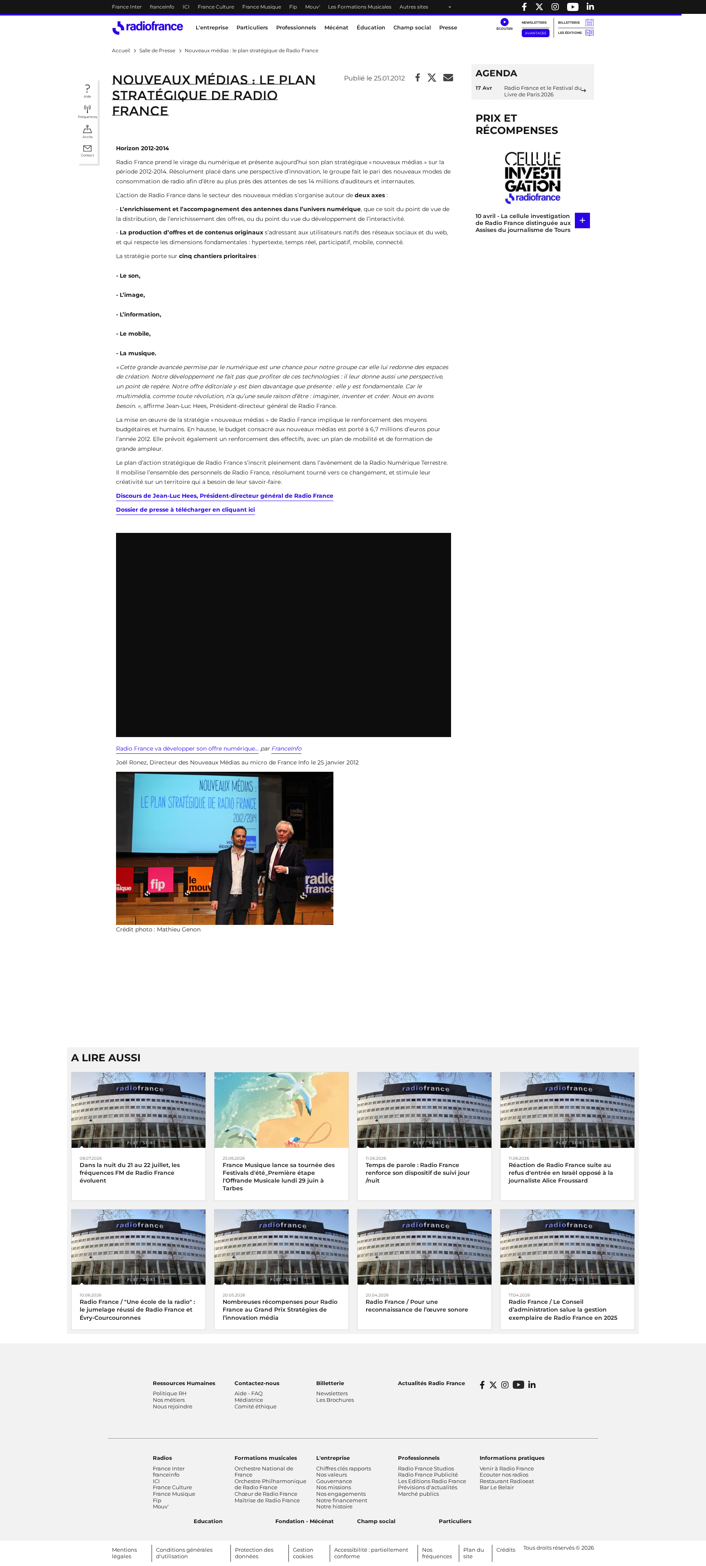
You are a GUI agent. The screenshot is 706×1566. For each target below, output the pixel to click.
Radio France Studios (426, 1468)
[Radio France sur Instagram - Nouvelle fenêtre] (555, 7)
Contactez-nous (257, 1383)
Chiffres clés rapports (343, 1468)
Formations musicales (266, 1458)
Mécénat (336, 27)
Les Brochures (335, 1400)
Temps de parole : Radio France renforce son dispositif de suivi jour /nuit (418, 1172)
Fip (293, 7)
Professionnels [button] (296, 27)
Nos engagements (341, 1493)
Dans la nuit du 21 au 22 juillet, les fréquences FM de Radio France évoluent (130, 1172)
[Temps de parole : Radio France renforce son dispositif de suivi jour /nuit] (424, 1110)
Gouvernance (334, 1481)
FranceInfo (286, 748)
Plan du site (473, 1552)
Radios (162, 1458)
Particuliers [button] (252, 27)
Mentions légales (124, 1552)
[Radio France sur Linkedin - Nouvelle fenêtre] (590, 7)
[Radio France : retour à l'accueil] (147, 28)
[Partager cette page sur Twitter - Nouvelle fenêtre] (432, 78)
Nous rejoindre (172, 1406)
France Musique (261, 7)
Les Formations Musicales (359, 7)
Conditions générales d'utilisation (184, 1552)
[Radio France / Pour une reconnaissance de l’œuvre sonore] (424, 1246)
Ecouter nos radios (504, 1474)
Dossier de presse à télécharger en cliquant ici (185, 509)
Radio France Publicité (428, 1474)
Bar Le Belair (497, 1487)
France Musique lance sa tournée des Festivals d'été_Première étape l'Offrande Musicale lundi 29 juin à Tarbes (279, 1176)
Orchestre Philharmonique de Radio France (270, 1484)
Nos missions (333, 1487)
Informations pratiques (512, 1458)
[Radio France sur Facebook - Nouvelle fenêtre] (524, 7)
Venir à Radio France (507, 1468)
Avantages (535, 33)
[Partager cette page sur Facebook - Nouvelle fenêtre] (417, 78)
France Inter (127, 7)
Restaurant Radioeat (507, 1481)
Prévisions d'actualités (427, 1487)
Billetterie (569, 22)
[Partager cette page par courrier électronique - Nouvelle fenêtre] (448, 78)
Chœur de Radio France (266, 1493)
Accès (88, 137)
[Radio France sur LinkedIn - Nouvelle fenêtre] (532, 1385)
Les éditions (570, 33)
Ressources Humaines (184, 1383)
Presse (448, 27)
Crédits (505, 1549)
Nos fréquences (437, 1552)
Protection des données (254, 1552)
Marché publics (418, 1493)
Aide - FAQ (249, 1393)
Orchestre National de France (264, 1471)
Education (208, 1521)
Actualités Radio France (431, 1383)
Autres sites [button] (414, 7)
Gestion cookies (303, 1552)
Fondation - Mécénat (304, 1521)
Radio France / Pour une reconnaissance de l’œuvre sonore (417, 1305)
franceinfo (162, 7)
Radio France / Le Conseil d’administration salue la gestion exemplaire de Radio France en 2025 (563, 1309)
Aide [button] (87, 96)
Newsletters (534, 22)
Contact (87, 155)
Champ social (412, 27)
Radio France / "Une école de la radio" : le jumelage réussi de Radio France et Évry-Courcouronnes (137, 1309)
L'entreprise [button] (212, 27)
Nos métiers (169, 1400)
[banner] (353, 7)
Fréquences (87, 117)
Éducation (371, 27)
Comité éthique (256, 1406)
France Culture (216, 7)
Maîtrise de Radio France (267, 1500)
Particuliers (455, 1521)
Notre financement (341, 1500)
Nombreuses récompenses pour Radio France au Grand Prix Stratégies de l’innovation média (280, 1309)
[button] (504, 24)
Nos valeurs (331, 1474)
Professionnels (419, 1458)
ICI (186, 7)
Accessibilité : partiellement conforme (371, 1552)
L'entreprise (333, 1458)
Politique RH (170, 1393)
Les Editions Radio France (432, 1481)
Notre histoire (334, 1506)
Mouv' (312, 7)
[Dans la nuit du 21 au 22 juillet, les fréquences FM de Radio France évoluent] (138, 1110)
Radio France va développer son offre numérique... (187, 748)
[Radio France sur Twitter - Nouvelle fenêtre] (539, 7)
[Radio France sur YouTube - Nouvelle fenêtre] (573, 7)
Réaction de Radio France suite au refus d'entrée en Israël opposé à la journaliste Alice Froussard (561, 1172)
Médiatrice (249, 1400)
